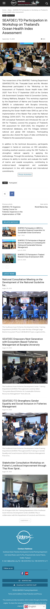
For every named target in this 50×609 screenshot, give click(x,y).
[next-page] (7, 266)
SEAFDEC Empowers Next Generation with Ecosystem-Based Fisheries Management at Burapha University (22, 342)
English (32, 606)
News (10, 10)
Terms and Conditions (15, 594)
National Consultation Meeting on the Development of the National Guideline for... (23, 282)
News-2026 (6, 235)
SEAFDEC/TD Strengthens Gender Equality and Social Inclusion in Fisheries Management (24, 403)
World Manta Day (41, 207)
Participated (13, 183)
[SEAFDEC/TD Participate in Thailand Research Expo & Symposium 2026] (9, 258)
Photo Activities (25, 174)
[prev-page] (3, 266)
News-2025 (11, 15)
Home (4, 10)
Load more (24, 520)
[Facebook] (12, 194)
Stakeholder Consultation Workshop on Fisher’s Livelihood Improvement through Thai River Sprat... (24, 465)
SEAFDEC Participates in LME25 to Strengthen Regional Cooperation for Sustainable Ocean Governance (31, 230)
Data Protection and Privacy (32, 594)
